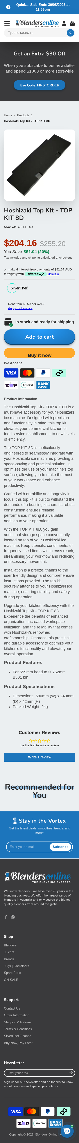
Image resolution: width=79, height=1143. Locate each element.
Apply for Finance (20, 308)
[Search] (70, 33)
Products (23, 115)
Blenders (10, 945)
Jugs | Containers (16, 966)
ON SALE (11, 980)
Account (64, 23)
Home (8, 115)
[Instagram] (13, 917)
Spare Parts (12, 973)
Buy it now (39, 355)
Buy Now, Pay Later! (18, 1043)
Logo (37, 23)
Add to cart (39, 337)
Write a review (39, 757)
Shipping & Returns (18, 1022)
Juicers (9, 952)
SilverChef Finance (17, 1036)
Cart (72, 23)
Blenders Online (46, 1134)
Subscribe (60, 847)
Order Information (16, 1015)
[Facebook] (6, 917)
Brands (9, 959)
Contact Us (12, 1008)
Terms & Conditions (18, 1029)
